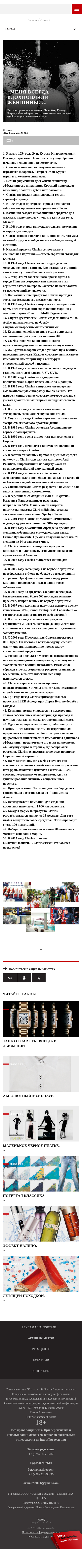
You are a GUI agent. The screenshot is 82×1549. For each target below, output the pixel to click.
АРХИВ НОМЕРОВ (41, 1338)
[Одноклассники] (24, 977)
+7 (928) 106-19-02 (41, 1454)
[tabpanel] (41, 908)
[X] (39, 977)
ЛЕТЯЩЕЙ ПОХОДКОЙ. (24, 1296)
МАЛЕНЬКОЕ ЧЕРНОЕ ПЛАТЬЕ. (31, 1146)
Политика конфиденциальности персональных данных (41, 1534)
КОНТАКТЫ (41, 1371)
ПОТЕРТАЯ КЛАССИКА (24, 1196)
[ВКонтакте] (10, 977)
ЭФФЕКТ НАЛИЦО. (20, 1246)
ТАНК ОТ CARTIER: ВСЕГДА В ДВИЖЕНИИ (29, 1043)
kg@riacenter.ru (41, 1462)
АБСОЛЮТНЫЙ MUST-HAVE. (28, 1096)
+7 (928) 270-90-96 (41, 1474)
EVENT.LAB (41, 1360)
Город (10, 28)
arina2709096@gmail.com (41, 1483)
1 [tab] (41, 949)
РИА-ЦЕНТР (41, 1349)
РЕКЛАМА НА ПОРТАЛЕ (39, 1327)
